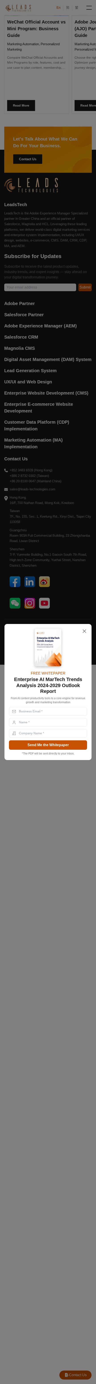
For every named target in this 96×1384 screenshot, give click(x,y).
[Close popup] (84, 631)
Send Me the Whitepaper (48, 745)
